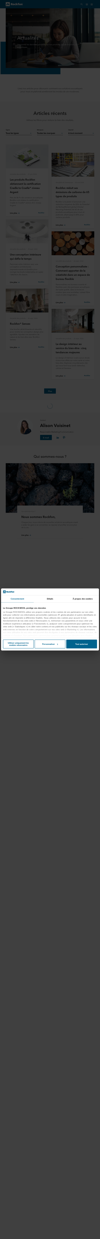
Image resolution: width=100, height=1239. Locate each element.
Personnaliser (48, 644)
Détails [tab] (50, 599)
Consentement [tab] (17, 599)
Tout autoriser (81, 644)
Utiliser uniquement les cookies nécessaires (18, 644)
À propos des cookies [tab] (83, 599)
